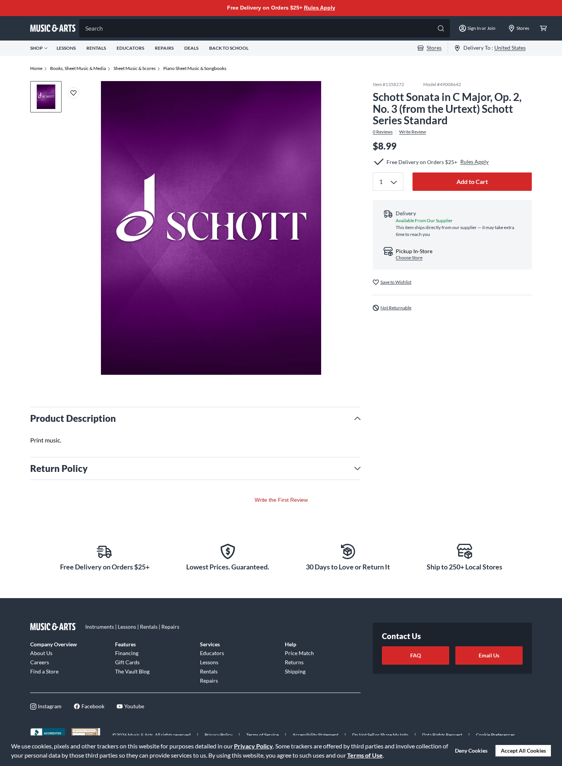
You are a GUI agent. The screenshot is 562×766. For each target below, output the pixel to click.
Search (94, 28)
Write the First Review (281, 500)
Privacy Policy (253, 746)
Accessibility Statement (315, 735)
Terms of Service (262, 735)
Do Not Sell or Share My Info (380, 735)
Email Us (489, 655)
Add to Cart (472, 181)
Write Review (412, 132)
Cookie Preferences (495, 735)
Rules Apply (319, 8)
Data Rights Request (442, 735)
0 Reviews (383, 132)
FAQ (415, 655)
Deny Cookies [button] (471, 750)
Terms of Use (365, 755)
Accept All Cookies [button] (523, 750)
